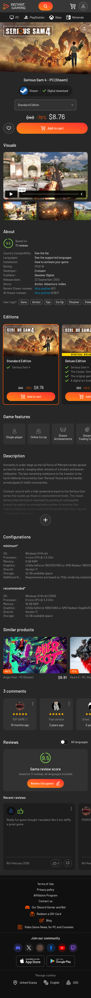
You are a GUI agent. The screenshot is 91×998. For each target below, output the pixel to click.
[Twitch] (73, 947)
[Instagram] (40, 947)
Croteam (40, 271)
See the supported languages (53, 257)
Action (39, 284)
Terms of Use (45, 884)
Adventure (50, 284)
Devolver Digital (44, 275)
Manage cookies (46, 975)
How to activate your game (51, 262)
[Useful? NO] (68, 863)
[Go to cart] (73, 6)
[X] (29, 947)
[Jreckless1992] (11, 811)
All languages (79, 742)
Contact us (45, 901)
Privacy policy (45, 889)
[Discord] (17, 947)
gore (24, 302)
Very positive (43, 288)
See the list (42, 253)
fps (48, 302)
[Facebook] (51, 947)
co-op (60, 302)
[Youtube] (62, 947)
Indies (62, 284)
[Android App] (61, 961)
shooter (74, 302)
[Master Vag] (19, 706)
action (36, 302)
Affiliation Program (45, 895)
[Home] (14, 6)
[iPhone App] (30, 961)
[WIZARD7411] (56, 706)
